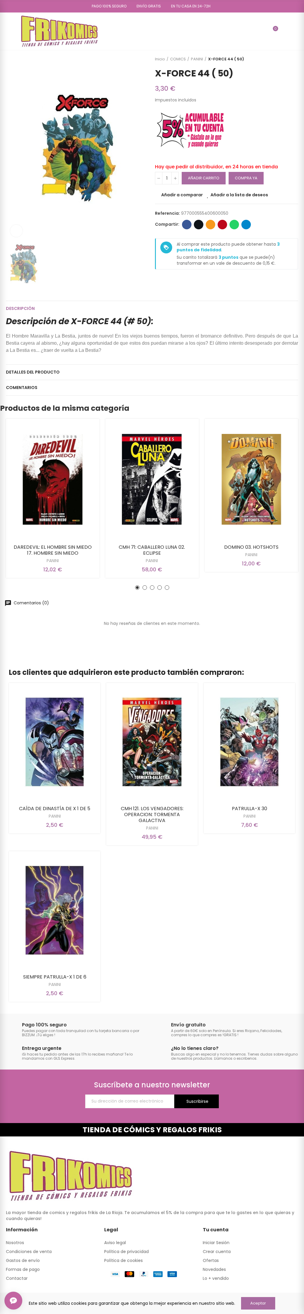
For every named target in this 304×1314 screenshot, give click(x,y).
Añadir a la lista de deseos (239, 195)
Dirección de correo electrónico (210, 224)
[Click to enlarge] (16, 231)
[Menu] (9, 31)
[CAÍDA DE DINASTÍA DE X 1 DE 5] (54, 742)
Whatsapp (234, 224)
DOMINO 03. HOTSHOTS (251, 547)
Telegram (246, 224)
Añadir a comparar (182, 195)
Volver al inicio (286, 59)
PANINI (53, 561)
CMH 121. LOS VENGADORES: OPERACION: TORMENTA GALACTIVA (152, 814)
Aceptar (258, 1303)
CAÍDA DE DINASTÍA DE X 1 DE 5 (54, 808)
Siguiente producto (293, 59)
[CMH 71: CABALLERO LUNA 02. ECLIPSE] (152, 479)
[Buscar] (263, 31)
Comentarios (21, 388)
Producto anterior (278, 59)
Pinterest (222, 224)
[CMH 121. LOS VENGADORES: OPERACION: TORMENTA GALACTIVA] (152, 742)
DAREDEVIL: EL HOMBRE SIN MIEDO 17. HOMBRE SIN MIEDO (53, 550)
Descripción (20, 308)
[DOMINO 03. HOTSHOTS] (251, 479)
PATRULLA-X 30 (249, 808)
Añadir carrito (203, 178)
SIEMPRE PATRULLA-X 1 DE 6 (54, 976)
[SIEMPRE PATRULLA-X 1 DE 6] (54, 910)
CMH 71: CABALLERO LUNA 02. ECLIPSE (152, 550)
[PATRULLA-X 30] (249, 742)
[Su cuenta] (284, 31)
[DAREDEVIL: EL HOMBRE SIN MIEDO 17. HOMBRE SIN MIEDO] (52, 479)
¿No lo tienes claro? (194, 1048)
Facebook (186, 224)
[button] (107, 6)
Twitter (198, 224)
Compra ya (246, 178)
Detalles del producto (33, 372)
